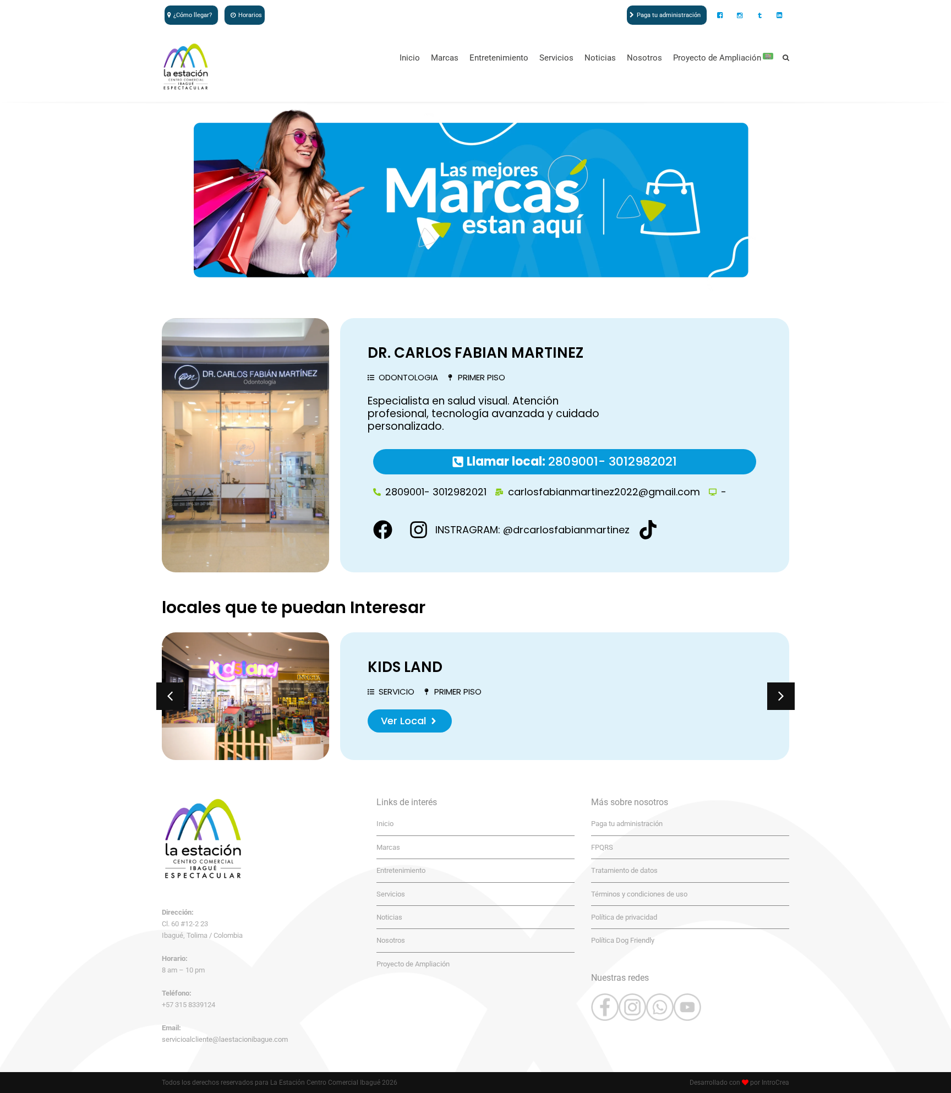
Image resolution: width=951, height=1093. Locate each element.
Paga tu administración (669, 15)
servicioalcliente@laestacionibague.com (225, 1039)
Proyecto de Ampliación (722, 58)
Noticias (600, 58)
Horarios (250, 15)
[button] (170, 696)
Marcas (444, 58)
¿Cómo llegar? (192, 15)
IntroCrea (775, 1082)
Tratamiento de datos (624, 870)
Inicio (410, 58)
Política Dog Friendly (622, 940)
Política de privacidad (624, 917)
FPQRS (602, 847)
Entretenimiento (498, 58)
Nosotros (644, 58)
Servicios (556, 58)
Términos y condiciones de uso (639, 894)
